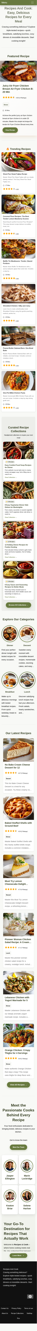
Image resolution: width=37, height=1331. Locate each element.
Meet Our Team (18, 1147)
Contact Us (5, 1308)
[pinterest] (30, 1296)
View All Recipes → (18, 1085)
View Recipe (10, 130)
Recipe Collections (17, 1313)
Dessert (8, 778)
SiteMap (29, 1313)
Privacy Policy (16, 1308)
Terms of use (28, 1308)
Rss (18, 1318)
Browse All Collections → (18, 605)
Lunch (8, 953)
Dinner (6, 105)
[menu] (32, 2)
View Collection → (11, 477)
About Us (5, 1313)
